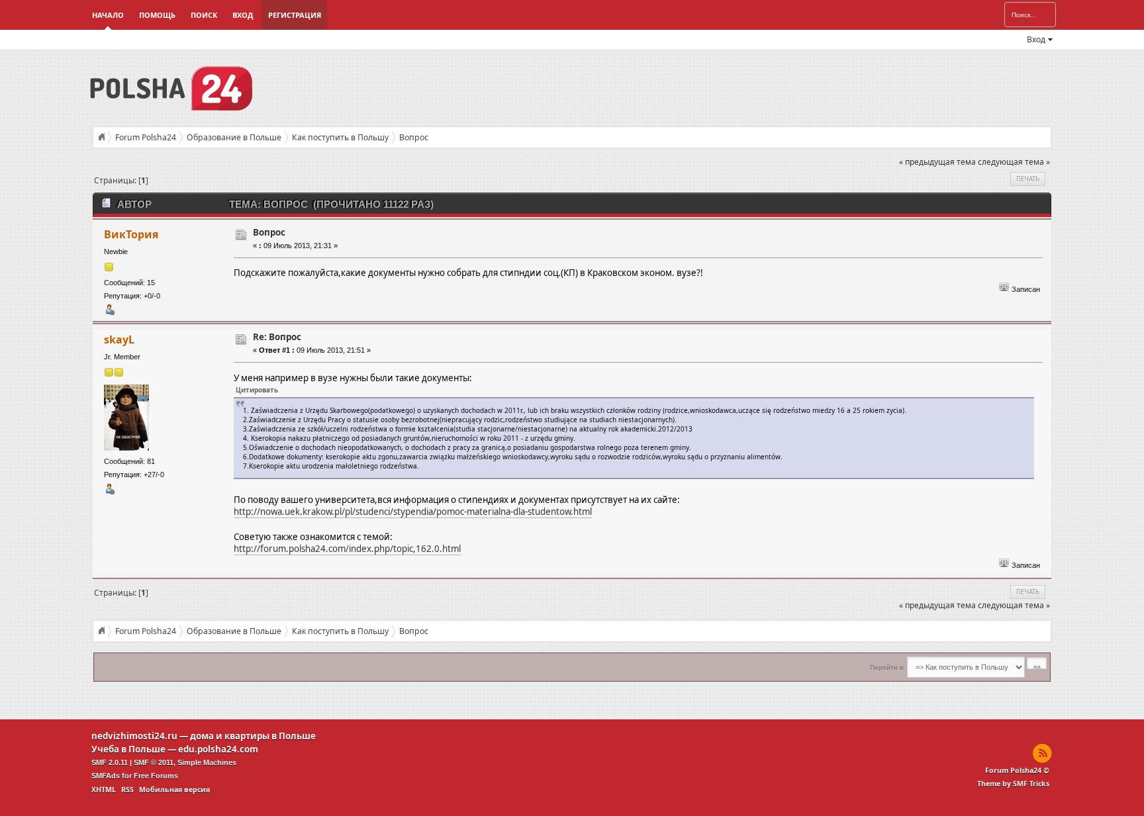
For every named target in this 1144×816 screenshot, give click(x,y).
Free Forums (156, 776)
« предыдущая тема (937, 161)
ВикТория (131, 234)
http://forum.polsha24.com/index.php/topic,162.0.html (347, 549)
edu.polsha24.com (218, 749)
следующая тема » (1014, 161)
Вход (242, 15)
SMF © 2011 (153, 762)
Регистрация (294, 15)
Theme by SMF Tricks (1013, 783)
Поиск (204, 15)
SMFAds (105, 776)
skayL (119, 339)
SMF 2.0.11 (109, 762)
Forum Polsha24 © (1017, 770)
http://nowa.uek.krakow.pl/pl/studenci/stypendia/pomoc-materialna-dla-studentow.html (413, 512)
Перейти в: (887, 667)
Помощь (157, 15)
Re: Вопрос (277, 337)
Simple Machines (206, 762)
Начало (108, 15)
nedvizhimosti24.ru (134, 736)
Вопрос (269, 232)
